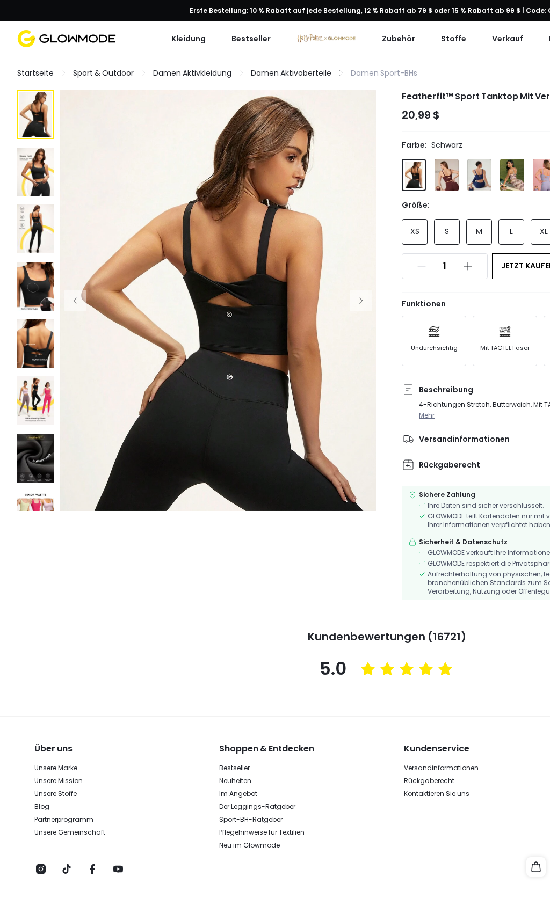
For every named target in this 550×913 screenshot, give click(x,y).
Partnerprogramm (63, 819)
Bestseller (234, 768)
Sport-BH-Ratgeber (251, 819)
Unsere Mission (58, 781)
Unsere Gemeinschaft (69, 832)
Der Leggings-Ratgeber (257, 806)
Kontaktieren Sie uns (436, 794)
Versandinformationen (441, 768)
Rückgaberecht (429, 781)
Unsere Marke (55, 768)
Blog (41, 806)
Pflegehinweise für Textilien (262, 832)
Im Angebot (238, 794)
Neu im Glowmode (249, 845)
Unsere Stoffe (55, 794)
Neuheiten (235, 781)
